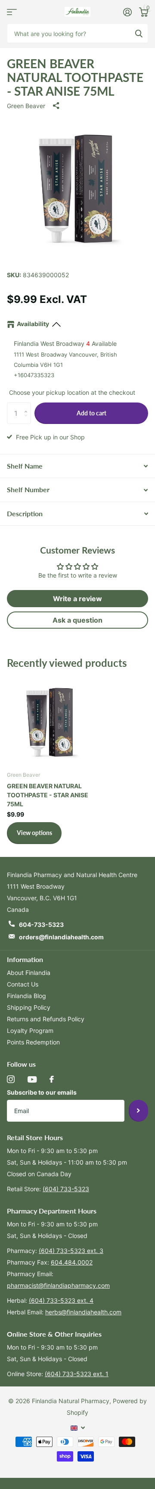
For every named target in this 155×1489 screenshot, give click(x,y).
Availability (33, 323)
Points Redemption (33, 1042)
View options (34, 832)
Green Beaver (26, 105)
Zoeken (138, 33)
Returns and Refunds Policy (45, 1019)
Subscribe (138, 1110)
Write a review (77, 598)
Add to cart (91, 413)
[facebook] (52, 1079)
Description (25, 513)
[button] (27, 405)
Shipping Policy (28, 1007)
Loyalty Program (30, 1030)
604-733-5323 (41, 924)
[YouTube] (32, 1079)
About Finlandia (28, 972)
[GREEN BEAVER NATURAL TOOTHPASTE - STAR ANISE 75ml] (51, 720)
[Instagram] (11, 1079)
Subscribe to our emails (42, 1092)
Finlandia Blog (26, 995)
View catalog (12, 11)
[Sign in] (127, 12)
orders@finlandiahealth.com (61, 937)
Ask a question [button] (77, 620)
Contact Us (22, 984)
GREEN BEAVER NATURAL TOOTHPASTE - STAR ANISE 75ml (47, 795)
